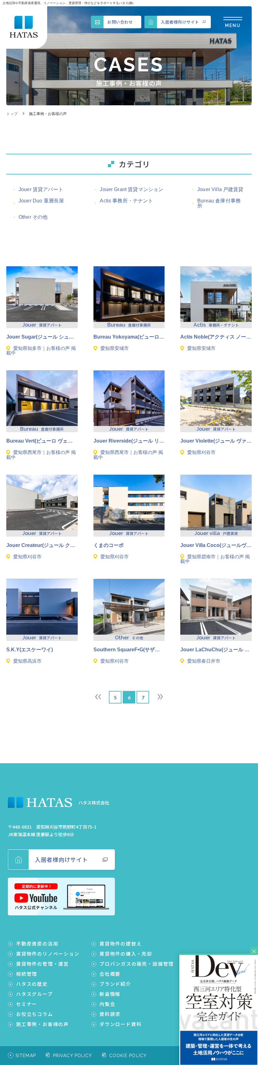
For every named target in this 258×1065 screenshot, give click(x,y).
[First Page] (98, 696)
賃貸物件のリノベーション (48, 953)
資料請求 (110, 1014)
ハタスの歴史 (32, 983)
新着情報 (110, 994)
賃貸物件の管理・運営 (42, 963)
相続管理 (26, 973)
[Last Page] (160, 696)
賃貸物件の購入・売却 (125, 953)
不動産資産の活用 (37, 943)
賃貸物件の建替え (120, 943)
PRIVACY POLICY (72, 1055)
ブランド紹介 (115, 983)
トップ (12, 114)
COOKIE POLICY (128, 1055)
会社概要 (110, 973)
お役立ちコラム (34, 1014)
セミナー (26, 1004)
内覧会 (107, 1004)
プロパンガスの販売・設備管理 (136, 963)
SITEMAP (25, 1055)
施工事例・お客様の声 (42, 1024)
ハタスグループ (34, 994)
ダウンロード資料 (120, 1024)
